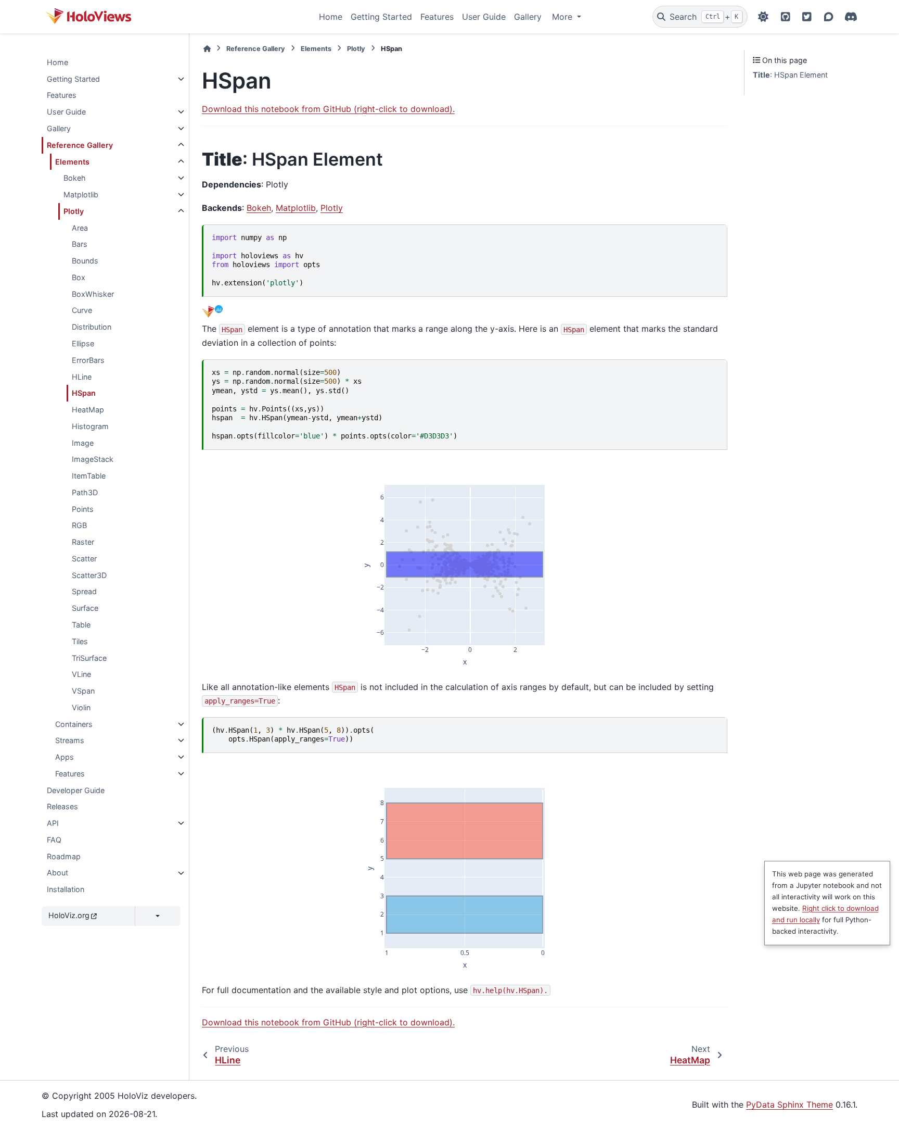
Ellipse (83, 343)
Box (78, 277)
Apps (64, 756)
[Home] (207, 48)
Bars (79, 244)
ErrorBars (88, 360)
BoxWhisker (93, 294)
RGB (79, 525)
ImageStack (92, 459)
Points (83, 509)
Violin (81, 707)
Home (330, 16)
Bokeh (74, 177)
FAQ (54, 839)
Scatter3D (89, 575)
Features (437, 16)
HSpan (84, 392)
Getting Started (381, 16)
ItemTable (89, 475)
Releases (62, 806)
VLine (81, 674)
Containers (74, 724)
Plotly (73, 211)
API (53, 823)
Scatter (84, 558)
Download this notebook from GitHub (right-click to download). (328, 109)
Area (80, 227)
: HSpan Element (790, 74)
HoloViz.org (68, 915)
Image (83, 442)
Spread (84, 591)
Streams (69, 740)
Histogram (90, 426)
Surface (85, 608)
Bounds (85, 260)
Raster (83, 541)
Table (81, 624)
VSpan (83, 690)
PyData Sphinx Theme (789, 1104)
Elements (72, 161)
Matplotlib (80, 194)
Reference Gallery (80, 145)
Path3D (85, 492)
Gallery (528, 16)
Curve (82, 310)
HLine (82, 376)
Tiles (80, 641)
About (57, 873)
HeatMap (88, 409)
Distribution (91, 326)
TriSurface (89, 658)
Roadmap (64, 856)
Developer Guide (76, 790)
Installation (65, 889)
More (563, 16)
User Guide (484, 16)
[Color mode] (763, 17)
